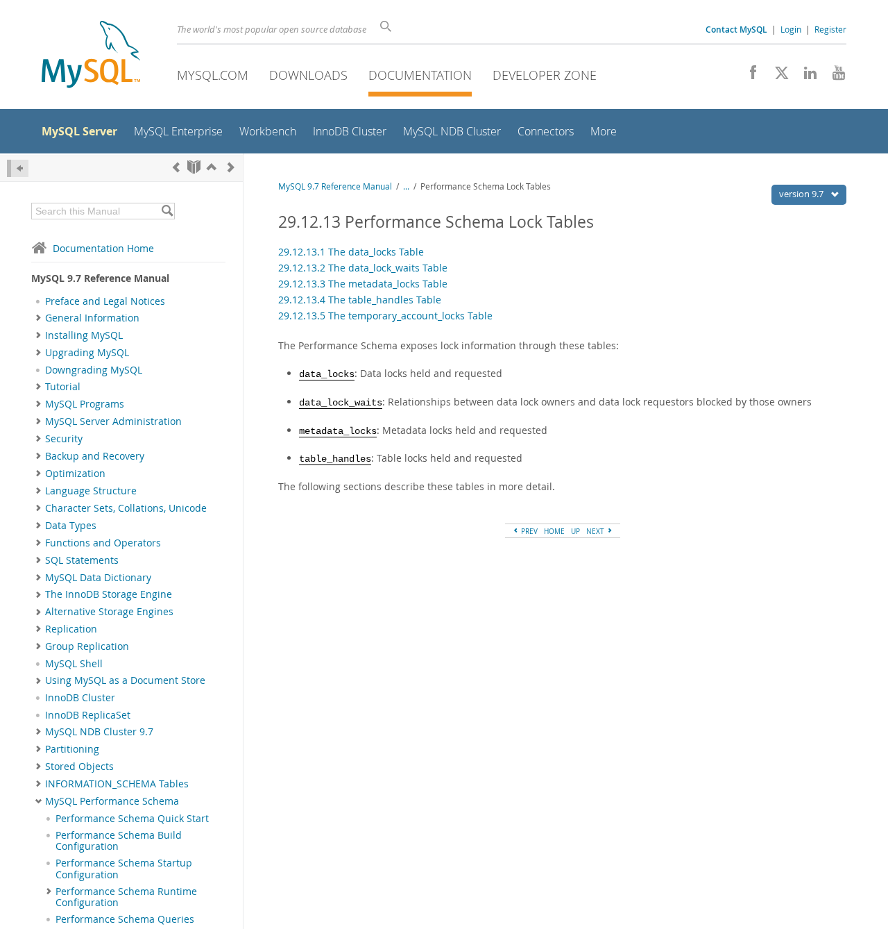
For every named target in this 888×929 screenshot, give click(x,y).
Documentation (420, 75)
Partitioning (72, 749)
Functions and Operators (103, 543)
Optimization (75, 473)
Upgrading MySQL (87, 352)
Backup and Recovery (94, 456)
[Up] (211, 167)
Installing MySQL (84, 335)
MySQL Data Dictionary (98, 577)
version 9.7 (802, 193)
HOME (554, 531)
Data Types (70, 525)
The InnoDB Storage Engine (108, 594)
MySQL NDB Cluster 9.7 (99, 732)
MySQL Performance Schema (112, 801)
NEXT (596, 531)
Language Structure (91, 491)
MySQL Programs (84, 404)
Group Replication (87, 646)
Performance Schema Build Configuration (119, 841)
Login (790, 29)
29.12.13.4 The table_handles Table (359, 299)
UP (575, 531)
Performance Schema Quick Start (132, 818)
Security (64, 439)
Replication (71, 629)
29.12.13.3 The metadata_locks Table (362, 283)
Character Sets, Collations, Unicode (126, 508)
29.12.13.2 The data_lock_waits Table (362, 267)
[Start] (193, 167)
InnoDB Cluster (80, 698)
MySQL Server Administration (113, 421)
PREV (528, 531)
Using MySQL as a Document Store (125, 680)
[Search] (167, 211)
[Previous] (176, 167)
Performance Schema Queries (125, 919)
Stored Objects (79, 766)
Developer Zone (545, 75)
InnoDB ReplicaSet (87, 715)
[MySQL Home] (91, 55)
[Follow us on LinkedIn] (805, 76)
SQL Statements (82, 560)
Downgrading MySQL (93, 370)
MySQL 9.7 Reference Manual (335, 186)
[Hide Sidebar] (17, 168)
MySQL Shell (74, 664)
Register (830, 29)
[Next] (231, 167)
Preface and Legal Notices (105, 301)
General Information (92, 318)
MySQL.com (212, 75)
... (406, 186)
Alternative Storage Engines (109, 611)
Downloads (308, 75)
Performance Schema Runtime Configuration (126, 897)
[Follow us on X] (776, 76)
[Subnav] (38, 318)
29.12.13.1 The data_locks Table (351, 251)
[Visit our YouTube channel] (833, 76)
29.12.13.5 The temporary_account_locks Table (385, 315)
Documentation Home (103, 248)
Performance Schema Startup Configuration (124, 868)
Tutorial (62, 386)
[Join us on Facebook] (748, 76)
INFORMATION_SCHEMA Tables (117, 784)
